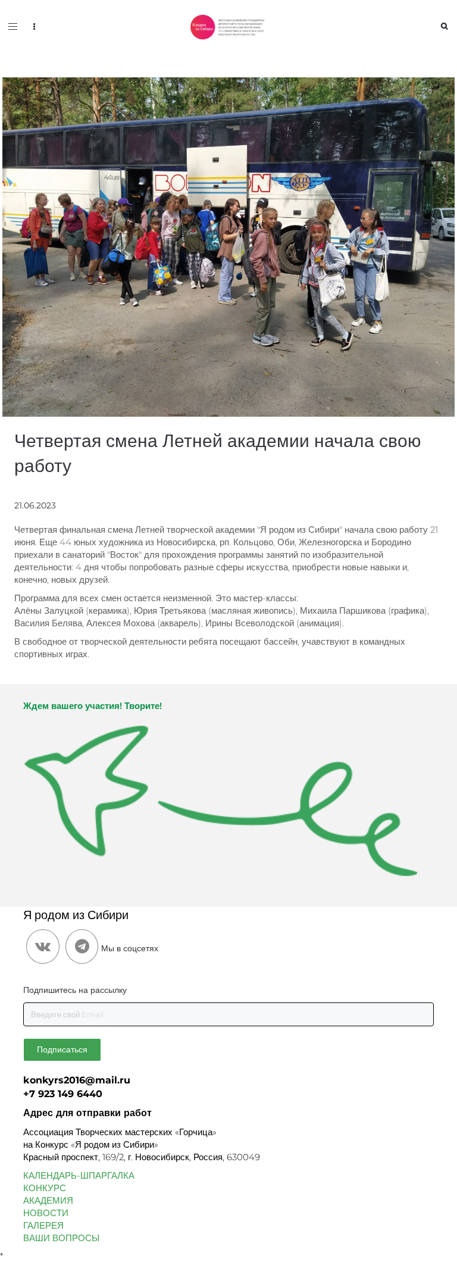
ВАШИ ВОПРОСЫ (61, 1238)
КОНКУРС (44, 1188)
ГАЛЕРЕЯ (43, 1225)
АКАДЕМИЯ (48, 1200)
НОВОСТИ (45, 1213)
